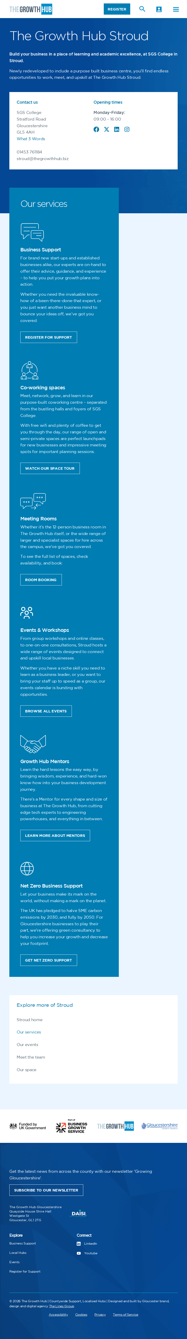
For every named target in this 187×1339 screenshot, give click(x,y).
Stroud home (29, 1020)
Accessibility (58, 1314)
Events (14, 1262)
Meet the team (31, 1057)
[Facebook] (96, 129)
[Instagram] (127, 129)
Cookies (81, 1314)
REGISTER (117, 9)
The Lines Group (61, 1306)
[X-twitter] (106, 129)
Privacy (100, 1314)
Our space (26, 1070)
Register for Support (25, 1271)
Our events (27, 1045)
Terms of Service (125, 1314)
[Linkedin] (116, 129)
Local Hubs (17, 1252)
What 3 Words (31, 139)
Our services (29, 1032)
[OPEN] (176, 9)
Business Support (22, 1243)
